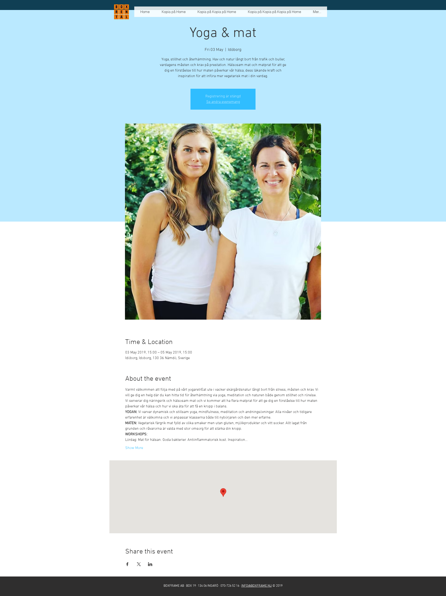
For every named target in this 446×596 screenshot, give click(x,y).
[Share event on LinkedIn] (150, 564)
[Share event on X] (139, 564)
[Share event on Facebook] (127, 564)
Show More (134, 448)
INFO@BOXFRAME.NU (256, 586)
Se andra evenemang (223, 102)
